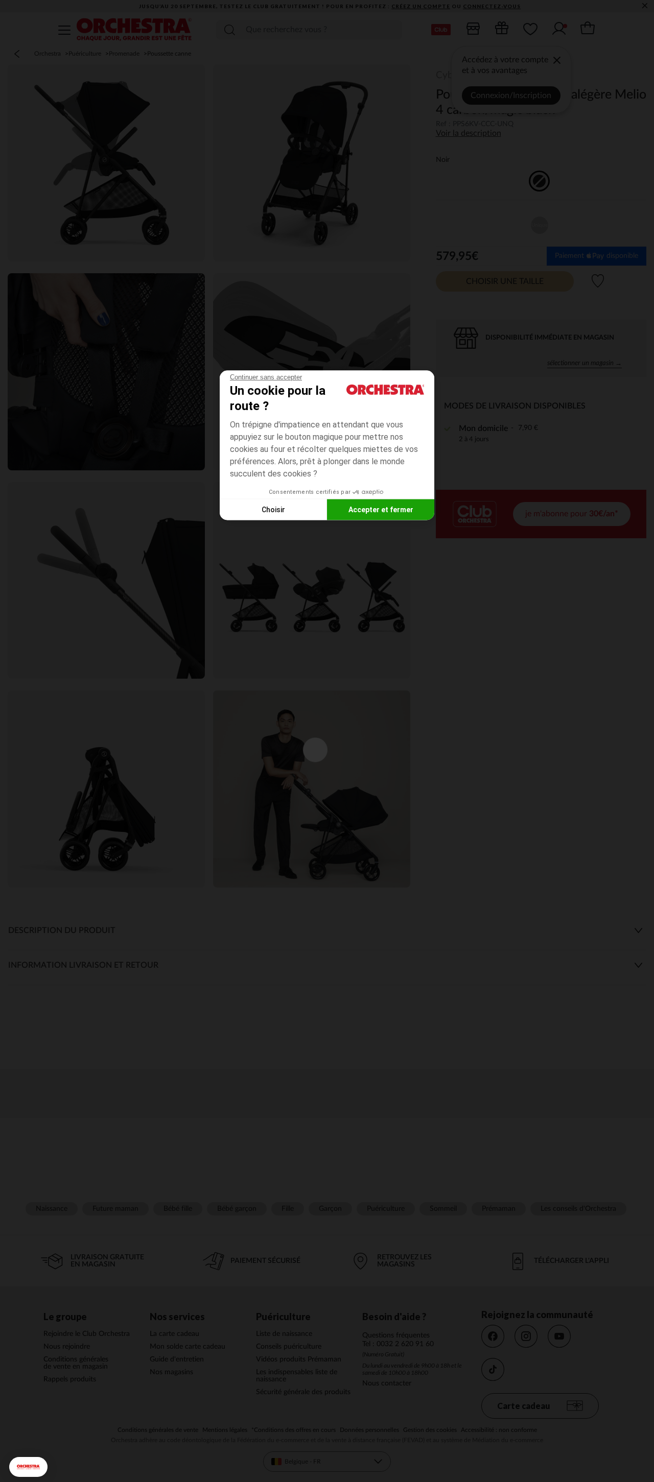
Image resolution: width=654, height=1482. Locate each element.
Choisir (273, 509)
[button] (28, 1467)
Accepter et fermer (380, 509)
